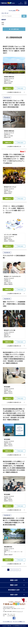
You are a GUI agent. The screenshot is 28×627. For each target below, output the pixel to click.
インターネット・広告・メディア (14, 551)
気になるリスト (21, 3)
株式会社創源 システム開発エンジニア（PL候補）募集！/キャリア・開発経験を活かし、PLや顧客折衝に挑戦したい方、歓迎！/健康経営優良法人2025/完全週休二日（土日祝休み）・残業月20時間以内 (14, 466)
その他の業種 (10, 81)
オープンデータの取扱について (19, 621)
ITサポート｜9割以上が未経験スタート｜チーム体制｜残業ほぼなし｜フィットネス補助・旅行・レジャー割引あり (14, 209)
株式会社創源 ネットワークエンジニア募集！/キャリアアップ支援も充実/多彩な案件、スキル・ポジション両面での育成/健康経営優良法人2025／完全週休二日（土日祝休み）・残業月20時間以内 (14, 357)
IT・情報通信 (9, 192)
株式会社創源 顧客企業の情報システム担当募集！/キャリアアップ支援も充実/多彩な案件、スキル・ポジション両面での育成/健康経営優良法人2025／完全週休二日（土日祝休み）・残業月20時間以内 (14, 414)
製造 (8, 335)
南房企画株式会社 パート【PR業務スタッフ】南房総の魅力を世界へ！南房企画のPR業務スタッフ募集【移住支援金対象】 (13, 521)
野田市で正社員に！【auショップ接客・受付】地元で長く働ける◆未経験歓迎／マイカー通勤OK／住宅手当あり (14, 49)
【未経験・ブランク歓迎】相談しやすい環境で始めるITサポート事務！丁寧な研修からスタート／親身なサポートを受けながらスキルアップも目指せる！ (14, 158)
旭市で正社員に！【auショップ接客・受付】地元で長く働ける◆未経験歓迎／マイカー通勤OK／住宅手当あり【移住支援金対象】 (14, 103)
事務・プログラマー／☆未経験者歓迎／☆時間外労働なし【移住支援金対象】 (14, 304)
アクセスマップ (19, 611)
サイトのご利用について (7, 621)
